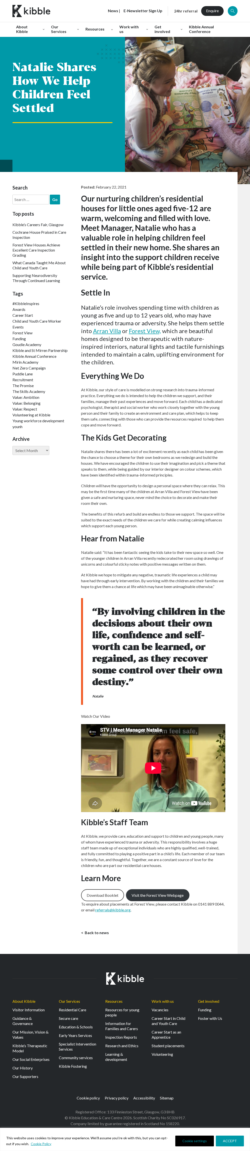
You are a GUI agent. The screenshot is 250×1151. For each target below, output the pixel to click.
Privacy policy (116, 1098)
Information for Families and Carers (121, 1026)
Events (18, 327)
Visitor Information (28, 1009)
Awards (18, 309)
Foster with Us (210, 1018)
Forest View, (145, 330)
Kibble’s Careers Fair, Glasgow (37, 224)
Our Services (69, 1001)
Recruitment (22, 379)
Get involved (208, 1001)
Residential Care (72, 1009)
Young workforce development (38, 420)
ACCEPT (230, 1141)
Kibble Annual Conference (34, 356)
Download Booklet (102, 895)
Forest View (22, 332)
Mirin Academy (25, 362)
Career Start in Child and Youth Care (168, 1021)
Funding (19, 338)
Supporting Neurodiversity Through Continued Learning (36, 278)
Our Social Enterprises (31, 1059)
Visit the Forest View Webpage (158, 895)
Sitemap (167, 1098)
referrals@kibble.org (113, 910)
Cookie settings (194, 1141)
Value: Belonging (26, 403)
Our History (22, 1068)
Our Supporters (25, 1076)
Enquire (212, 10)
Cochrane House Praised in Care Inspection (39, 235)
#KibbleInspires (25, 303)
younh (17, 426)
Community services (76, 1057)
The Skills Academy (28, 391)
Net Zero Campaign (29, 368)
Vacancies (160, 1009)
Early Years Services (75, 1035)
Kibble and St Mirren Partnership (40, 350)
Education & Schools (76, 1026)
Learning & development (116, 1057)
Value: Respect (24, 409)
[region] (125, 1139)
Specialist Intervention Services (77, 1046)
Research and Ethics (121, 1045)
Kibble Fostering (73, 1066)
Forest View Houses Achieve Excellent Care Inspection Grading (36, 250)
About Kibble (23, 1001)
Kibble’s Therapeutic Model (29, 1048)
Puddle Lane (22, 373)
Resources (114, 1001)
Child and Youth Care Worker (36, 321)
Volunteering (162, 1054)
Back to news (96, 932)
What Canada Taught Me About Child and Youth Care (39, 265)
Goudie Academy (26, 344)
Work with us (163, 1001)
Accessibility (144, 1098)
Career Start (22, 315)
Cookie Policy (41, 1144)
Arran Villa (107, 330)
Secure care (68, 1018)
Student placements (168, 1045)
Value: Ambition (25, 397)
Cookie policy (88, 1098)
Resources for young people (122, 1012)
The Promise (23, 385)
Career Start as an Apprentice (166, 1034)
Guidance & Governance (22, 1021)
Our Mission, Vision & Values (30, 1034)
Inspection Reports (121, 1037)
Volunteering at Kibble (31, 414)
